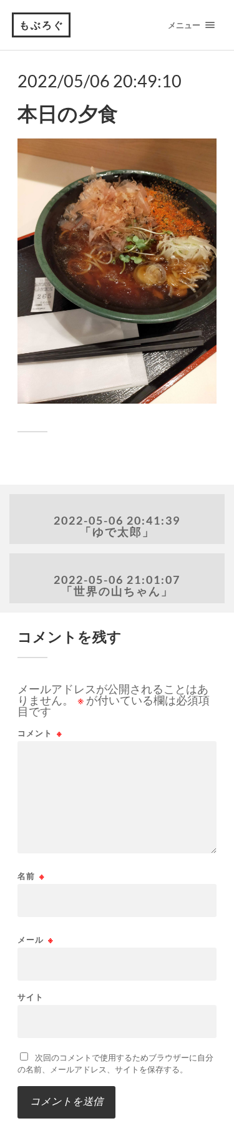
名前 (31, 876)
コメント (39, 733)
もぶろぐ (41, 25)
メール (35, 940)
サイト (30, 997)
